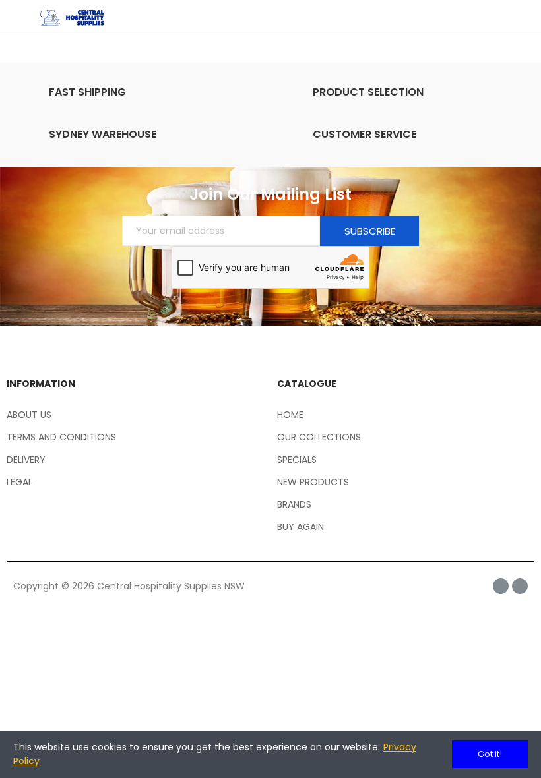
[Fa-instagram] (520, 586)
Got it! (490, 754)
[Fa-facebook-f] (501, 586)
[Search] (498, 18)
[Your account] (521, 18)
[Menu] (19, 18)
